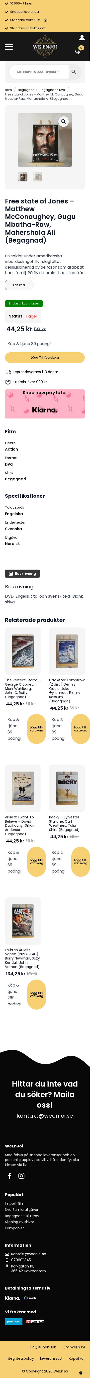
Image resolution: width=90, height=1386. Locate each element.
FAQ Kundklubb (43, 1347)
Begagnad (15, 479)
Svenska (13, 528)
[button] (63, 121)
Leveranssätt (51, 1358)
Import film (14, 1203)
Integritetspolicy (20, 1358)
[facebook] (9, 1175)
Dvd (9, 464)
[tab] (22, 574)
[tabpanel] (45, 594)
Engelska (14, 513)
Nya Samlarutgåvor (21, 1209)
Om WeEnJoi (74, 1347)
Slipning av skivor (19, 1222)
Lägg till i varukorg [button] (36, 728)
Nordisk (12, 543)
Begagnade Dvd (52, 90)
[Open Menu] (9, 47)
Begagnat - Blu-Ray (22, 1216)
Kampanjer (14, 1228)
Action (11, 449)
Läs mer (19, 285)
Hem (8, 90)
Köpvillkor (77, 1358)
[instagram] (21, 1175)
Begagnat (26, 90)
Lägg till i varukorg (45, 357)
